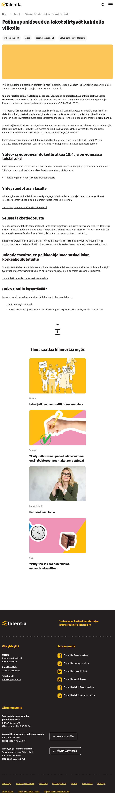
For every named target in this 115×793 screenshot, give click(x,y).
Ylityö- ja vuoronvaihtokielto (72, 38)
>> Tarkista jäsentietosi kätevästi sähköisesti (24, 208)
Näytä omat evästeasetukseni (56, 792)
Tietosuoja (6, 784)
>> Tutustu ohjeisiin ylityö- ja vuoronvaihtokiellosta (28, 178)
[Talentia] (11, 4)
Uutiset (16, 14)
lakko (27, 38)
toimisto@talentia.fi (11, 680)
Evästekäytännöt (59, 784)
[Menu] (110, 4)
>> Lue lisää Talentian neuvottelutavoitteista (25, 278)
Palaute (74, 784)
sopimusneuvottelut (45, 38)
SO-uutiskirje (7, 792)
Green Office (87, 784)
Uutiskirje (101, 784)
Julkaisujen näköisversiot (29, 792)
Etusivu (5, 14)
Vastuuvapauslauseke (25, 784)
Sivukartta (43, 784)
